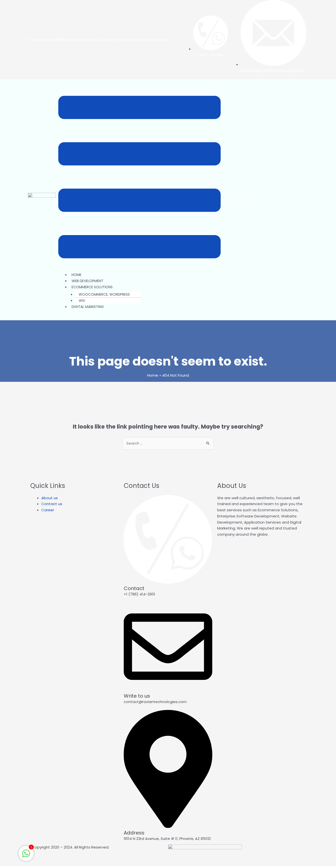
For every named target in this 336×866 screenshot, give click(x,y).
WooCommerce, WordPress (104, 294)
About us (49, 497)
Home (76, 274)
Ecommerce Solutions (92, 287)
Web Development (87, 280)
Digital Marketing (88, 306)
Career (47, 510)
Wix (82, 300)
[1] (26, 856)
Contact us (51, 503)
